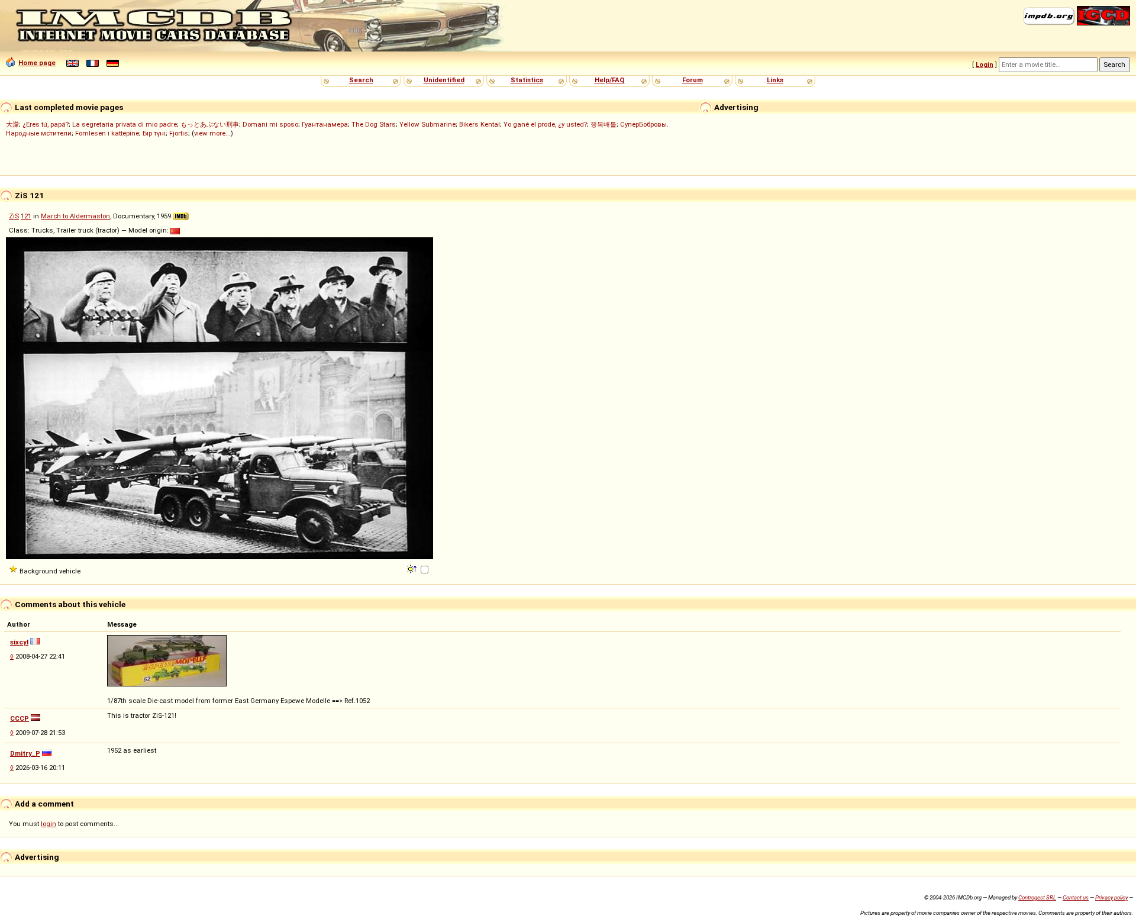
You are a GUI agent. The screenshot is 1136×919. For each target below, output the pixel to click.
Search (361, 80)
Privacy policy (1111, 897)
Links (775, 80)
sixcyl (19, 642)
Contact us (1076, 897)
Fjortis (178, 133)
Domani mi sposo (270, 124)
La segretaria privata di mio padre (124, 124)
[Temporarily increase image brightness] (412, 568)
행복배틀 (603, 124)
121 (26, 216)
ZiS (14, 216)
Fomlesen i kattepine (107, 133)
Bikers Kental (479, 124)
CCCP (19, 718)
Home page (37, 63)
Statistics (527, 80)
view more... (212, 133)
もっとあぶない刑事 (209, 124)
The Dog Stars (373, 124)
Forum (692, 80)
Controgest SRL (1037, 897)
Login (984, 64)
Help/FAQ (610, 80)
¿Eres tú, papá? (45, 124)
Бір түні (154, 133)
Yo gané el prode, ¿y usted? (545, 124)
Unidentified (444, 80)
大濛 (12, 124)
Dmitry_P (25, 753)
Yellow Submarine (427, 124)
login (48, 824)
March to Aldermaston (75, 216)
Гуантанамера (325, 124)
